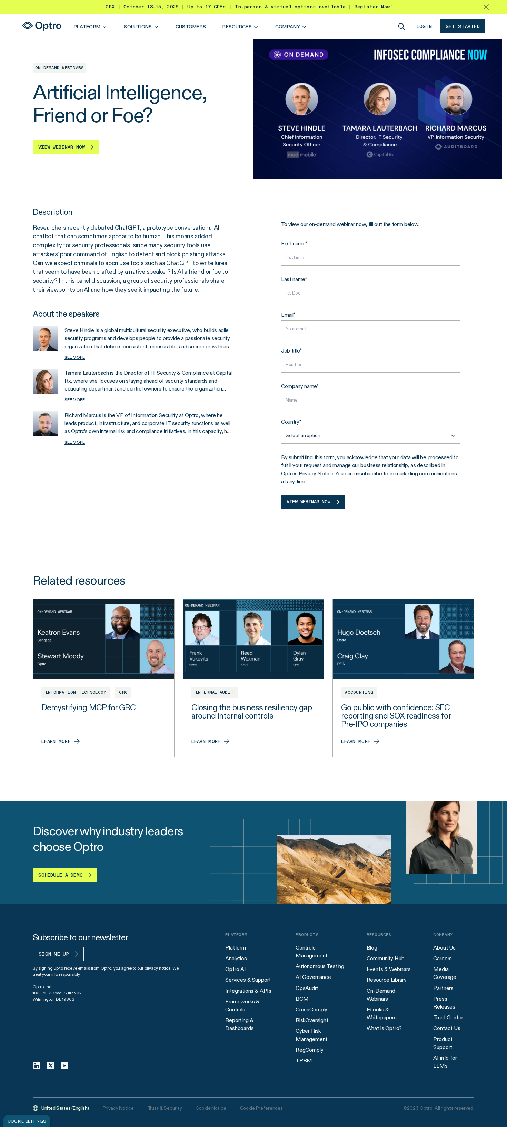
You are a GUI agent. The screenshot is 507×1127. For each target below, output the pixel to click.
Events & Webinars (389, 969)
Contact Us (446, 1028)
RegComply (310, 1050)
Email (287, 314)
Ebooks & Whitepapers (382, 1013)
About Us (444, 947)
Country (290, 421)
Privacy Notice (316, 473)
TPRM (304, 1060)
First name (293, 243)
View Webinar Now (308, 502)
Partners (443, 988)
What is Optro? (384, 1028)
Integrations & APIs (248, 991)
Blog (372, 947)
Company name (299, 386)
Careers (442, 958)
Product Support (443, 1043)
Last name (293, 279)
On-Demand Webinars (381, 995)
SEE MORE (74, 357)
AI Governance (313, 977)
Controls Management (311, 951)
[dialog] (26, 1121)
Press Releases (444, 1002)
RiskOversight (312, 1020)
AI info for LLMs (445, 1061)
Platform (235, 947)
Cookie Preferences (261, 1108)
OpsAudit (307, 988)
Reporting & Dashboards (239, 1024)
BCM (302, 998)
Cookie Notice (211, 1108)
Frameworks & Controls (242, 1005)
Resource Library (387, 979)
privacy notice (157, 968)
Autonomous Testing (320, 966)
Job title (290, 350)
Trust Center (448, 1017)
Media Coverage (444, 973)
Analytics (236, 958)
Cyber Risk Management (311, 1035)
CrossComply (311, 1009)
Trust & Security (165, 1108)
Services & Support (248, 979)
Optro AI (235, 969)
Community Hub (386, 958)
